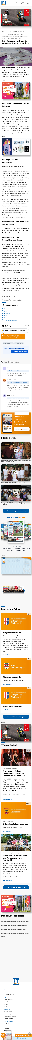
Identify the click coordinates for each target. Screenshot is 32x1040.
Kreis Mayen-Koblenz (10, 320)
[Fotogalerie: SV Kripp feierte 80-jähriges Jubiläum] (16, 493)
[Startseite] (5, 3)
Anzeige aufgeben (8, 1017)
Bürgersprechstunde (12, 632)
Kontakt (6, 1000)
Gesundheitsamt (9, 318)
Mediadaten (7, 991)
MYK (5, 315)
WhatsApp (6, 1027)
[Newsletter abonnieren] (22, 3)
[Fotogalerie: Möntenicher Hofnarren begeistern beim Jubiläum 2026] (16, 450)
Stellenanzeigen (8, 1010)
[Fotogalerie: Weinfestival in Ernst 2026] (16, 472)
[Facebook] (3, 325)
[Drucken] (28, 325)
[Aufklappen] (29, 1033)
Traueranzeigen (8, 1012)
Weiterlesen (6, 653)
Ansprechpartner (8, 998)
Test (5, 311)
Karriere (6, 1003)
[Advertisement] (16, 953)
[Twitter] (10, 325)
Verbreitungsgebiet (9, 993)
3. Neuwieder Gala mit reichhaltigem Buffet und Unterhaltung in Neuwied (14, 772)
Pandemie (7, 313)
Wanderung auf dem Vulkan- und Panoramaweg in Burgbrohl (15, 857)
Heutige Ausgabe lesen (21, 429)
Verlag (5, 1005)
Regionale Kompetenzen (10, 1015)
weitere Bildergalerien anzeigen (16, 511)
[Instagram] (6, 325)
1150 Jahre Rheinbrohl (12, 705)
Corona (6, 309)
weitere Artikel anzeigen (16, 716)
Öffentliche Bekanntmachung (15, 823)
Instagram (6, 1025)
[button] (2, 590)
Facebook (6, 1022)
